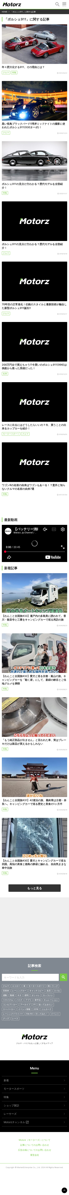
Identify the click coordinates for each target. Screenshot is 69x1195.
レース (15, 1018)
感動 (5, 995)
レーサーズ (10, 1113)
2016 (35, 1009)
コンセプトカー (10, 1004)
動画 (12, 995)
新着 (6, 1080)
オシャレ (36, 995)
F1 (34, 1004)
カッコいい (48, 995)
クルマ (6, 72)
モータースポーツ (11, 434)
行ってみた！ (42, 1014)
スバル (57, 990)
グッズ (6, 1018)
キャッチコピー (36, 990)
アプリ (28, 1000)
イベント (55, 1014)
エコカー (16, 986)
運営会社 (34, 1155)
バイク (19, 1000)
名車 (5, 373)
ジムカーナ (46, 1009)
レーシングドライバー (13, 1014)
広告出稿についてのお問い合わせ (34, 1150)
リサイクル (8, 1000)
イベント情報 (24, 1009)
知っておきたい (46, 1004)
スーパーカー (9, 1009)
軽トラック (53, 986)
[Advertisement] (34, 929)
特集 (14, 72)
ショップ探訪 (11, 1105)
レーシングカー (19, 990)
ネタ (19, 995)
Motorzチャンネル (14, 1122)
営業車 (6, 990)
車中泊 (38, 1000)
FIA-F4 (29, 1014)
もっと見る (34, 888)
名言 (49, 990)
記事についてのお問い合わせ (34, 1145)
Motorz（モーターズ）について (34, 1140)
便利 (26, 995)
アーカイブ (25, 1004)
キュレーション (51, 1000)
